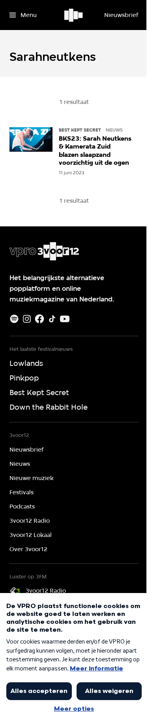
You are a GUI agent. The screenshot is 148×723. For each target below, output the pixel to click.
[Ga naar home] (74, 15)
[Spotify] (14, 319)
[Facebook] (39, 319)
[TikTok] (52, 319)
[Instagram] (27, 319)
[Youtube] (64, 319)
